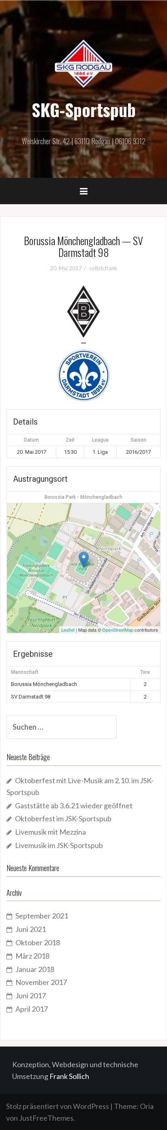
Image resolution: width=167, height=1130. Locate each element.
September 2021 (41, 915)
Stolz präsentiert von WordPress (57, 1106)
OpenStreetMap (117, 629)
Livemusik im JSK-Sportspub (59, 845)
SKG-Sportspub (84, 109)
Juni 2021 (30, 929)
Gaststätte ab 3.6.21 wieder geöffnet (74, 805)
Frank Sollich (69, 1076)
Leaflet (68, 629)
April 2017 (31, 1008)
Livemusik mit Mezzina (50, 831)
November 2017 (41, 982)
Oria (147, 1106)
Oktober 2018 (37, 942)
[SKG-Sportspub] (83, 62)
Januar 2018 (34, 969)
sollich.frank (103, 268)
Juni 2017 (30, 995)
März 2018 (32, 955)
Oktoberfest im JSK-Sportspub (63, 818)
